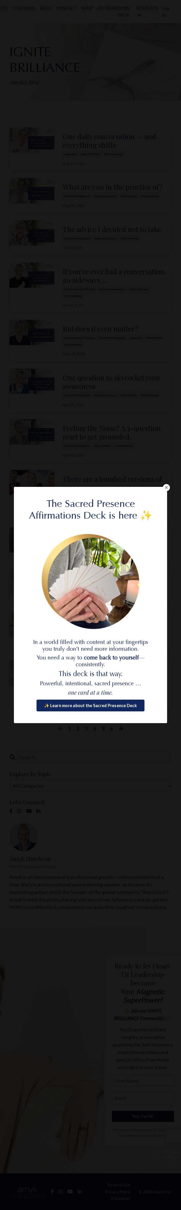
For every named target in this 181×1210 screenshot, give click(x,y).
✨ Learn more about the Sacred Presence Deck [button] (90, 705)
